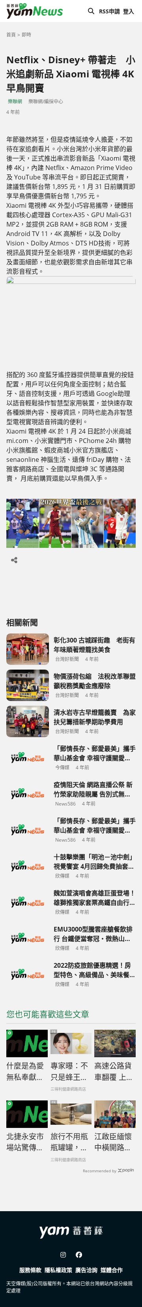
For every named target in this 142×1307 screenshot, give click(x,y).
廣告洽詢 (86, 1270)
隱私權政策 (58, 1270)
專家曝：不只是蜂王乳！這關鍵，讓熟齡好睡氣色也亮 (69, 1072)
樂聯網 (15, 101)
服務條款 (30, 1270)
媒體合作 (112, 1270)
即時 (26, 34)
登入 (128, 11)
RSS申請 (109, 11)
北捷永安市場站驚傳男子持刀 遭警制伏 (26, 1142)
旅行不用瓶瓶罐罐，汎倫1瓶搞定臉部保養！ (69, 1142)
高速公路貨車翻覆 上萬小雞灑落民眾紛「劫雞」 (114, 1072)
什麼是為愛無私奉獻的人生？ (25, 1072)
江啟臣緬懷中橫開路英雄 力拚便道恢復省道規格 (113, 1142)
